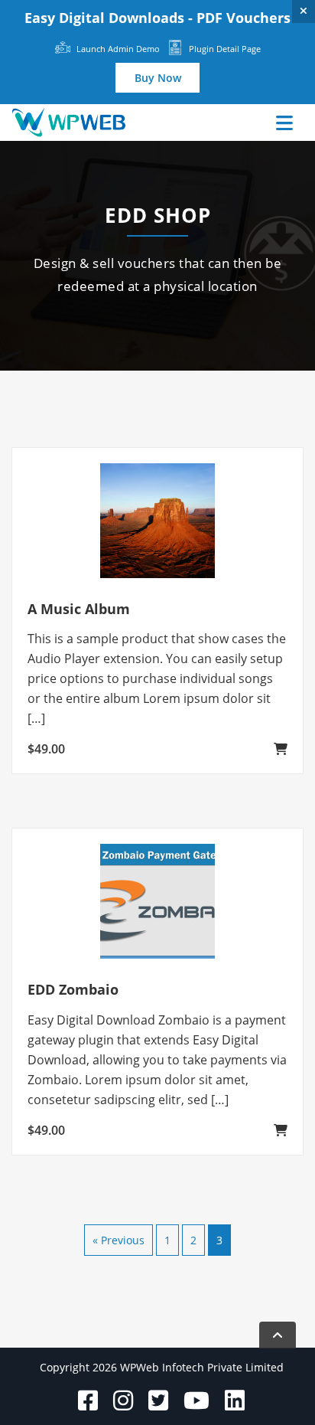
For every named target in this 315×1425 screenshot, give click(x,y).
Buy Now (158, 77)
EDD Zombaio (73, 989)
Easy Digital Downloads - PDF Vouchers (157, 17)
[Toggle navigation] (284, 122)
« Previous (119, 1240)
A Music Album (79, 609)
